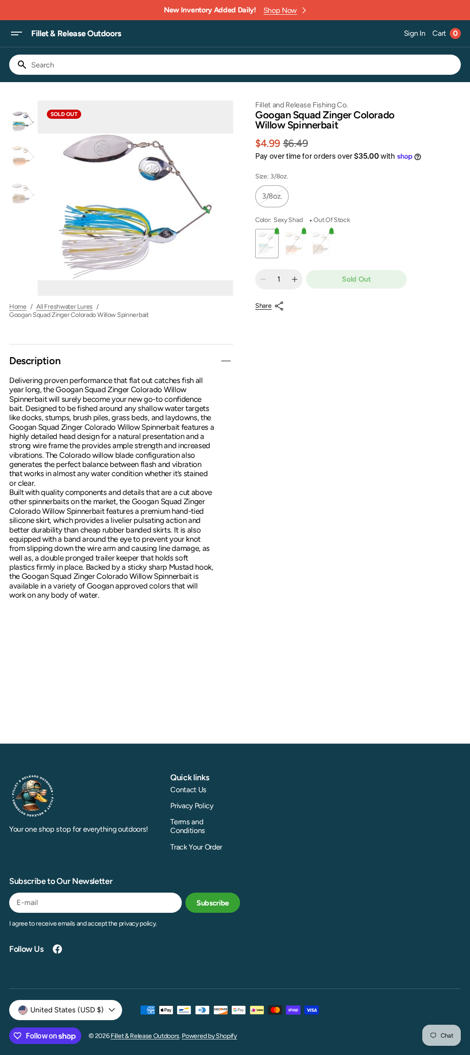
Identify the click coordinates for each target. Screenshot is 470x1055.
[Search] (18, 65)
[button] (16, 33)
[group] (23, 118)
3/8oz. (275, 199)
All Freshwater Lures (64, 307)
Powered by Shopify (209, 1036)
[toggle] (225, 361)
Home (18, 307)
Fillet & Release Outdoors (145, 1036)
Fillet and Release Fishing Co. (301, 104)
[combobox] (244, 65)
